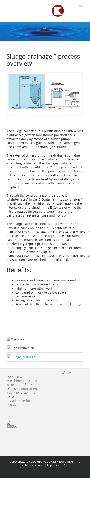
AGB (66, 465)
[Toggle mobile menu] (81, 6)
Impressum (54, 465)
